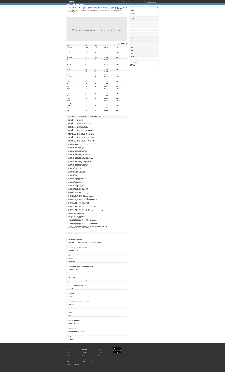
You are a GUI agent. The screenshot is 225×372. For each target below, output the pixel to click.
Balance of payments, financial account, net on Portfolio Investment (81, 140)
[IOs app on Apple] (117, 348)
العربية (83, 363)
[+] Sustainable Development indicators (76, 331)
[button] (158, 2)
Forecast (131, 12)
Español (68, 361)
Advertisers (100, 352)
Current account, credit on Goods (74, 168)
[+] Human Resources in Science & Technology (77, 280)
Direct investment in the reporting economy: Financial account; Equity (82, 206)
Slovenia (69, 69)
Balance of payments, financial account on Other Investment (80, 133)
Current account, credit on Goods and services (77, 170)
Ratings (68, 355)
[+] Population (70, 309)
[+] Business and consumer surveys (75, 245)
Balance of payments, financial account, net (77, 136)
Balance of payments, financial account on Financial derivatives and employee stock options (87, 131)
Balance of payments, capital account (75, 119)
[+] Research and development (74, 320)
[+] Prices (69, 315)
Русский (84, 360)
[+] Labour (70, 296)
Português (69, 363)
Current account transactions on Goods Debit (77, 153)
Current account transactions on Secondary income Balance (80, 158)
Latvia (68, 74)
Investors (99, 351)
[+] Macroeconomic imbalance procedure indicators (78, 301)
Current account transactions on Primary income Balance (79, 154)
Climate (132, 56)
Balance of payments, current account (75, 120)
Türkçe (83, 361)
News (131, 14)
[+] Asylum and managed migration (75, 239)
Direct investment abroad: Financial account (77, 195)
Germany (69, 103)
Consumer (132, 41)
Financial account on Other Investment (76, 216)
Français (68, 364)
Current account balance (73, 144)
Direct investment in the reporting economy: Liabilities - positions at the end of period (85, 210)
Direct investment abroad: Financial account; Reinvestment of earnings (82, 199)
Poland (68, 95)
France (68, 105)
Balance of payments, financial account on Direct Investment (80, 130)
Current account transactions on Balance (76, 146)
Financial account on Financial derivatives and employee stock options (82, 215)
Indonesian (76, 364)
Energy (132, 50)
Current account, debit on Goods (74, 177)
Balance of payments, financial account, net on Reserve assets (81, 141)
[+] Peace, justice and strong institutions (76, 307)
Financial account (71, 212)
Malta (68, 50)
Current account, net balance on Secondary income (78, 189)
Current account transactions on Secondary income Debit (79, 161)
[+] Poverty (70, 312)
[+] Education (70, 253)
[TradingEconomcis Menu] (68, 1)
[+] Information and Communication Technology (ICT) (78, 285)
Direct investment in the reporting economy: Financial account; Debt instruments (84, 205)
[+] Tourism (70, 334)
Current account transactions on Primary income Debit (79, 157)
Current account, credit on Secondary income (77, 172)
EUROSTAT (119, 8)
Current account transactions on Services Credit (78, 164)
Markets (132, 18)
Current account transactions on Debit (75, 148)
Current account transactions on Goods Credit (77, 151)
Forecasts (69, 354)
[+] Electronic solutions (72, 255)
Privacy (99, 355)
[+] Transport (70, 339)
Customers (100, 348)
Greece (68, 93)
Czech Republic (70, 76)
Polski (75, 363)
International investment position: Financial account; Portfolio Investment (83, 223)
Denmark (69, 79)
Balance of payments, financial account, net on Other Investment (81, 139)
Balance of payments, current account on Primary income (79, 123)
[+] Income (70, 282)
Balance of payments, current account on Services (78, 126)
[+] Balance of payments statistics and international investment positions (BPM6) (84, 242)
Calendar (132, 10)
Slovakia (69, 62)
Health (131, 53)
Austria (68, 88)
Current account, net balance (74, 184)
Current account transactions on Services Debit (77, 165)
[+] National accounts (72, 304)
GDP (131, 21)
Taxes (131, 47)
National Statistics (134, 62)
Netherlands (69, 57)
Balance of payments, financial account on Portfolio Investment (81, 134)
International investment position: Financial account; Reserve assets (82, 224)
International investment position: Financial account (78, 219)
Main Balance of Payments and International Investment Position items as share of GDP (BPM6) (87, 226)
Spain (68, 107)
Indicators (132, 13)
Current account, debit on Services (75, 182)
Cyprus (68, 55)
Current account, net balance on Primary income (78, 188)
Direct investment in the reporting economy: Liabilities (79, 209)
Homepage (69, 348)
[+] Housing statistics (72, 277)
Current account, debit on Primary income (76, 179)
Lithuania (69, 71)
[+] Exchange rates (71, 264)
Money (132, 30)
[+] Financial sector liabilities (73, 269)
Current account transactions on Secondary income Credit (80, 160)
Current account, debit (72, 175)
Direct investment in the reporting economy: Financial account (80, 203)
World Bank (132, 65)
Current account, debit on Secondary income (77, 181)
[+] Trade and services (72, 336)
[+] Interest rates (71, 288)
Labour (132, 24)
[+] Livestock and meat (72, 299)
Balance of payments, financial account (76, 129)
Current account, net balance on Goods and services (78, 186)
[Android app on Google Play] (117, 351)
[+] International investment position (75, 291)
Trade (131, 33)
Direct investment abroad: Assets (74, 192)
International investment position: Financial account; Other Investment (82, 222)
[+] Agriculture (70, 237)
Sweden (68, 86)
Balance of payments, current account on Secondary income (80, 124)
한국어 (91, 363)
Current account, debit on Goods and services (77, 178)
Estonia (68, 67)
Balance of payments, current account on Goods (78, 122)
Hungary (69, 64)
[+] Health (69, 274)
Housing (132, 44)
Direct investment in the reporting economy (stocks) (78, 202)
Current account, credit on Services (75, 174)
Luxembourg (69, 47)
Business (132, 38)
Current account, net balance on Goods (76, 185)
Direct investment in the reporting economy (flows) (78, 200)
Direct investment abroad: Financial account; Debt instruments (80, 196)
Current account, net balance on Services (76, 191)
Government (133, 36)
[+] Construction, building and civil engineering (77, 247)
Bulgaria (69, 83)
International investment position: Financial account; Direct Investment (82, 220)
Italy (68, 110)
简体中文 (92, 360)
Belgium (68, 59)
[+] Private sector (71, 318)
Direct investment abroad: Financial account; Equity (78, 198)
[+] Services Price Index (72, 326)
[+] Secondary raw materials (73, 323)
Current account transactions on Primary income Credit (79, 155)
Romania (69, 91)
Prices (131, 27)
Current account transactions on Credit (76, 147)
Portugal (69, 100)
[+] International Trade (72, 293)
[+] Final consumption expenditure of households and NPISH (80, 266)
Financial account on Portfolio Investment (76, 217)
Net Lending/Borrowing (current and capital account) (78, 227)
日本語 (91, 361)
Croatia (68, 81)
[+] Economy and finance (73, 250)
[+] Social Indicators (72, 328)
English (68, 360)
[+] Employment (71, 258)
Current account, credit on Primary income (76, 171)
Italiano (75, 361)
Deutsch (76, 360)
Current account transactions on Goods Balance (78, 150)
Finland (68, 98)
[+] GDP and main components (74, 272)
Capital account (71, 143)
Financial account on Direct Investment (76, 213)
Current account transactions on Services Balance (78, 162)
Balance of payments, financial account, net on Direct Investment (81, 137)
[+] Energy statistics (72, 261)
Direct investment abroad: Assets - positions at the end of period (81, 193)
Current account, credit (72, 167)
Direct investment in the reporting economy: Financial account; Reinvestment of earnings (86, 208)
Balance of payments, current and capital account (78, 127)
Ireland (68, 52)
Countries (69, 349)
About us (99, 354)
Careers (99, 349)
